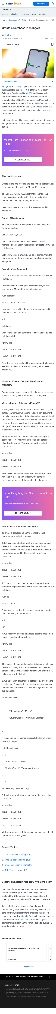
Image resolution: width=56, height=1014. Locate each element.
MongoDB (6, 86)
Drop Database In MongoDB (17, 854)
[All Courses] (3, 3)
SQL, (42, 103)
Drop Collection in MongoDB (18, 860)
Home (4, 20)
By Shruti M (6, 35)
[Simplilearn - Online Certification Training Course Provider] (13, 3)
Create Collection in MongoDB (18, 865)
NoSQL (18, 86)
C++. (23, 90)
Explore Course (22, 513)
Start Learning (22, 160)
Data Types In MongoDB (16, 870)
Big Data (22, 20)
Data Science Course (25, 919)
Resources (13, 20)
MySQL (29, 93)
